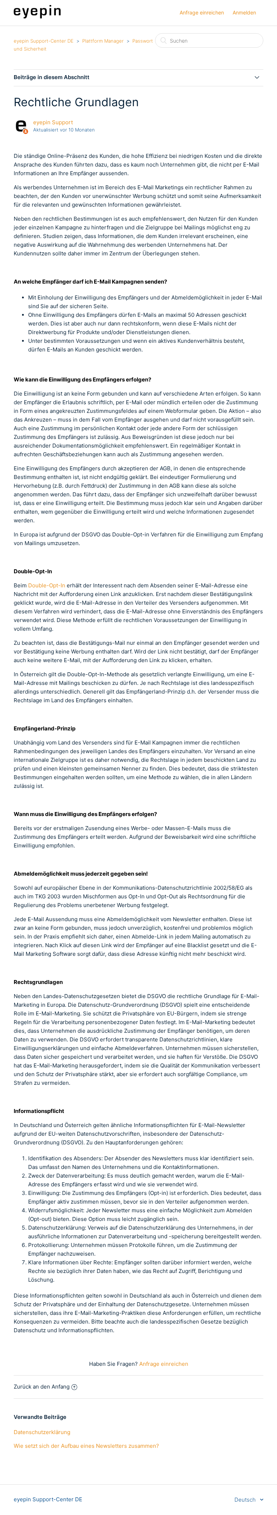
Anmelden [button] (244, 12)
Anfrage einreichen (202, 12)
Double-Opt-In (46, 585)
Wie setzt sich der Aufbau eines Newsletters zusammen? (86, 1445)
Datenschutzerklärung (42, 1432)
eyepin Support (53, 122)
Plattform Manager (103, 41)
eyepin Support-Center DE (44, 41)
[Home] (37, 16)
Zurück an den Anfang (42, 1386)
